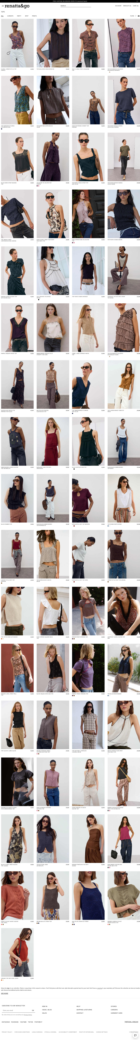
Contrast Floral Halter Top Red (116, 637)
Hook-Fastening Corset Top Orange (80, 126)
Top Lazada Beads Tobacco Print (116, 411)
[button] (76, 6)
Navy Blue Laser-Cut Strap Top (80, 922)
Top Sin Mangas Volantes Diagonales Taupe (115, 354)
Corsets (10, 16)
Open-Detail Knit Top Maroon (81, 524)
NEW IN (44, 1006)
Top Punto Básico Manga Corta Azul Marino (115, 126)
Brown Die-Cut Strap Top (44, 921)
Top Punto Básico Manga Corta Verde (115, 183)
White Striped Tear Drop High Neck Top (115, 751)
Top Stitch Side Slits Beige (9, 637)
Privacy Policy (28, 1014)
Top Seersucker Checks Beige (44, 581)
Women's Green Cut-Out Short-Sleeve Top (115, 922)
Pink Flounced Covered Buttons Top (44, 808)
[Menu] (3, 6)
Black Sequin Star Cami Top (45, 693)
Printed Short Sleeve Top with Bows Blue (9, 297)
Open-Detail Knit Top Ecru (80, 580)
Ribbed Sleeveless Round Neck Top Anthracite (115, 808)
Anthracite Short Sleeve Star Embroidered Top (9, 808)
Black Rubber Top (6, 524)
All (2, 16)
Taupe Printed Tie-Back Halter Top (79, 808)
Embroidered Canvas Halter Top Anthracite (9, 468)
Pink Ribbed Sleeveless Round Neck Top (115, 865)
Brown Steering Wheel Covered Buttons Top (44, 751)
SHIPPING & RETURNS (84, 1009)
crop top (99, 988)
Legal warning (37, 1032)
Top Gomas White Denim (115, 524)
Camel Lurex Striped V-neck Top (80, 354)
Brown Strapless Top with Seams (80, 865)
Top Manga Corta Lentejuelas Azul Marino (8, 240)
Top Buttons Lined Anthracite (42, 865)
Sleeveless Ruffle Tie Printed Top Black (8, 411)
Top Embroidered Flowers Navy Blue (80, 411)
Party (19, 16)
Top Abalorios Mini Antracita (45, 69)
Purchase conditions (22, 1032)
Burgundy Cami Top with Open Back (44, 468)
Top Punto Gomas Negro (115, 239)
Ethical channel (50, 1032)
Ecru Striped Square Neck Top (45, 637)
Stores (114, 1006)
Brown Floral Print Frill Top (9, 694)
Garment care (116, 1013)
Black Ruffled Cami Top (79, 467)
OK (33, 1010)
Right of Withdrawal (86, 1032)
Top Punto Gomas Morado (80, 296)
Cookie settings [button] (102, 1032)
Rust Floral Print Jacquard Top (80, 70)
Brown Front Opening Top (80, 637)
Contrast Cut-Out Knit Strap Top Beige (116, 297)
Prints (34, 16)
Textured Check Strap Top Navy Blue (80, 183)
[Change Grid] (138, 16)
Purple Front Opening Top (80, 693)
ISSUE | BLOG (47, 1009)
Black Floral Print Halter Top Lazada (9, 865)
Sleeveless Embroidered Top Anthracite (44, 525)
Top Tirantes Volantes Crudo (44, 297)
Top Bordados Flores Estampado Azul (7, 126)
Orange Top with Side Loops (9, 978)
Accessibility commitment (68, 1032)
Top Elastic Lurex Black (8, 750)
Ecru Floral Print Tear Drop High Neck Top (45, 240)
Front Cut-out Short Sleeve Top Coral (9, 922)
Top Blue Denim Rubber (115, 693)
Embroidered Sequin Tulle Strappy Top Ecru (45, 354)
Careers (114, 1009)
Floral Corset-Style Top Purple (8, 70)
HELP (78, 1006)
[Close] (137, 1)
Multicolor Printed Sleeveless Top (43, 411)
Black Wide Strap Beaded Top (8, 183)
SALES (44, 1013)
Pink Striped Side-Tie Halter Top (80, 240)
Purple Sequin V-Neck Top (9, 353)
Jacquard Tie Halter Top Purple (44, 183)
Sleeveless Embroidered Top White (115, 468)
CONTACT (80, 1013)
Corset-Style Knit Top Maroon (8, 581)
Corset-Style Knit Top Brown (116, 580)
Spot (26, 16)
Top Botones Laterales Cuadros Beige (79, 751)
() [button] (127, 6)
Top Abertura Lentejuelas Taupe (45, 126)
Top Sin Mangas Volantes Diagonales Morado (115, 70)
